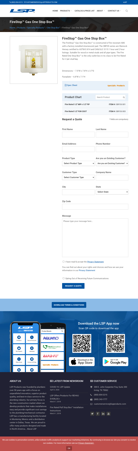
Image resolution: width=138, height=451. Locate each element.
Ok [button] (69, 448)
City (64, 187)
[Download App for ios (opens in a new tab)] (82, 361)
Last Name (101, 129)
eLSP (125, 2)
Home (12, 27)
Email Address (69, 144)
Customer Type (69, 172)
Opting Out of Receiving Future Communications (87, 278)
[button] (66, 10)
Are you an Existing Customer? (110, 158)
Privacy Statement (95, 262)
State (98, 187)
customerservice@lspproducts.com (110, 404)
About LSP (31, 429)
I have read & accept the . (84, 262)
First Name (67, 129)
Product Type (68, 158)
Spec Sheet (72, 85)
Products (21, 27)
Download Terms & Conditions (69, 305)
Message (66, 216)
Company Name (103, 172)
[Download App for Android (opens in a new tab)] (115, 361)
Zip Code (66, 201)
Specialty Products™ (36, 27)
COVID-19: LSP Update (60, 387)
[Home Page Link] (22, 11)
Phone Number (103, 144)
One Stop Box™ (53, 27)
